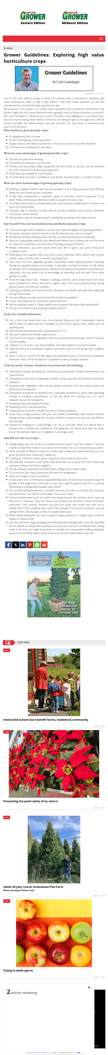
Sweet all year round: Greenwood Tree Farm (33, 887)
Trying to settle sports (18, 970)
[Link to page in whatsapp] (37, 544)
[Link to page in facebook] (8, 544)
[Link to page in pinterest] (29, 544)
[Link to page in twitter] (15, 544)
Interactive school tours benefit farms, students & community (45, 720)
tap (101, 38)
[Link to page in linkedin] (22, 544)
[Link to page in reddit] (44, 544)
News (9, 48)
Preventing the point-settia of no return (30, 801)
